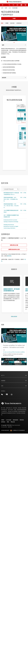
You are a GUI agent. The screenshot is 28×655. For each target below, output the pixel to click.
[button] (3, 4)
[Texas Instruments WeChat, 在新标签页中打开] (2, 395)
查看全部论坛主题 (14, 245)
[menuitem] (9, 4)
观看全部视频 (14, 316)
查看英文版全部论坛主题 (14, 249)
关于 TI (2, 375)
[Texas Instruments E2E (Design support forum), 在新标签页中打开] (7, 395)
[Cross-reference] (13, 4)
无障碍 (2, 419)
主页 (2, 8)
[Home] (14, 2)
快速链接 (3, 380)
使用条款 (9, 255)
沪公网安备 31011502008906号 (18, 430)
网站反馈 (13, 421)
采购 (2, 385)
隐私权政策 (15, 419)
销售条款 (22, 419)
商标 (8, 421)
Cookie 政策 (8, 419)
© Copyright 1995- (6, 425)
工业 (10, 8)
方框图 (14, 18)
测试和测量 (14, 8)
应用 (6, 8)
